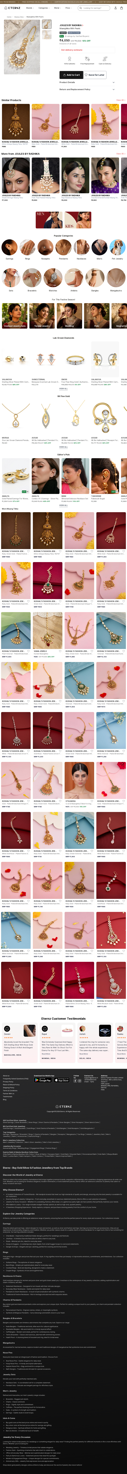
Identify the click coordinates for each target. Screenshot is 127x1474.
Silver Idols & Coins (92, 1122)
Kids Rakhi (102, 1154)
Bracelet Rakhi (75, 1154)
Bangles (53, 1134)
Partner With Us (8, 1094)
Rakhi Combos (37, 1156)
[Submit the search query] (81, 8)
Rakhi (14, 1136)
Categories (43, 8)
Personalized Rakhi (89, 1154)
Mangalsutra (71, 1134)
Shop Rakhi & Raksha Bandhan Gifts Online (18, 1154)
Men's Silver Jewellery (33, 1142)
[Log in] (115, 7)
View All (120, 100)
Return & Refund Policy (11, 1085)
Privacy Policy (8, 1082)
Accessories (22, 1136)
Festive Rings (51, 1148)
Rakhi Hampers (25, 1156)
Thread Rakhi (49, 1156)
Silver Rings (33, 1122)
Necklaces (14, 1134)
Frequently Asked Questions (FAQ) (15, 1079)
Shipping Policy (8, 1088)
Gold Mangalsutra (86, 1128)
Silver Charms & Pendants (48, 1122)
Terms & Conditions (10, 1091)
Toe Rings (81, 1134)
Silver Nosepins (77, 1122)
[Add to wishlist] (28, 551)
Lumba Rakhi (13, 1156)
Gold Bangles (61, 1128)
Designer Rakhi (53, 1154)
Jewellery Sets (98, 1134)
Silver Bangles (64, 1122)
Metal (56, 8)
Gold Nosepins (73, 1128)
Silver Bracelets (21, 1122)
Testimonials (7, 1096)
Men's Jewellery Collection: (13, 1142)
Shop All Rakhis (41, 1154)
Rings (31, 1134)
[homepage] (12, 8)
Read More (46, 1054)
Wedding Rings (23, 1148)
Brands (29, 8)
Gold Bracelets (20, 1128)
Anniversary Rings (9, 1148)
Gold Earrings (8, 1128)
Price (68, 8)
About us (6, 1076)
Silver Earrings (8, 1122)
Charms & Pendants (41, 1134)
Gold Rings (31, 1128)
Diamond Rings (33, 1136)
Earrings (6, 1134)
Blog (4, 1099)
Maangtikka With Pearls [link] (35, 17)
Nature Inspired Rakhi (63, 1156)
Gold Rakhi (65, 1154)
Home (9, 17)
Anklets (89, 1134)
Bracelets (23, 1134)
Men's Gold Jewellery (51, 1142)
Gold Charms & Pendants (46, 1128)
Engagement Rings (37, 1148)
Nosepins (61, 1134)
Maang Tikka (19, 17)
